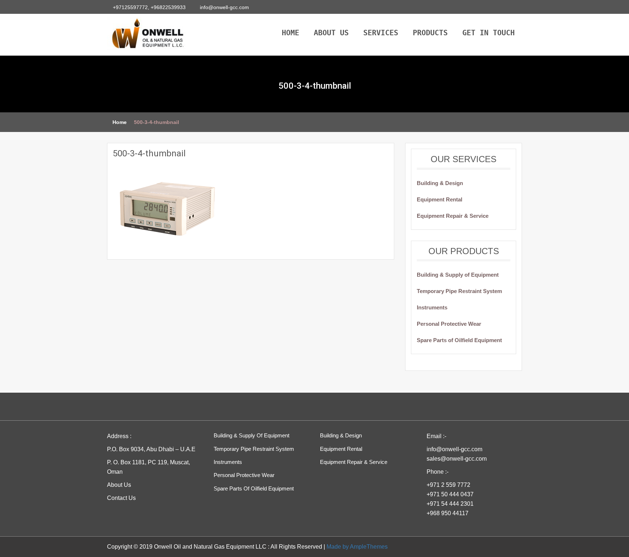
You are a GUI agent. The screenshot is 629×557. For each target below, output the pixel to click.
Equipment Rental (439, 199)
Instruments (432, 307)
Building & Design (440, 183)
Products (430, 31)
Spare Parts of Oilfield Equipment (459, 340)
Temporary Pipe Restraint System (459, 291)
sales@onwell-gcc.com (457, 459)
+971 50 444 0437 (450, 494)
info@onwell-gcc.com (223, 7)
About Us (331, 31)
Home (290, 31)
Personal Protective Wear (449, 324)
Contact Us (121, 498)
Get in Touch (488, 31)
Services (380, 31)
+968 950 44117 (447, 513)
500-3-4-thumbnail (149, 153)
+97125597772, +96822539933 (150, 7)
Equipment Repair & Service (452, 216)
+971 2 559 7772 (448, 485)
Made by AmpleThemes (357, 547)
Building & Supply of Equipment (458, 275)
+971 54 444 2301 (450, 504)
